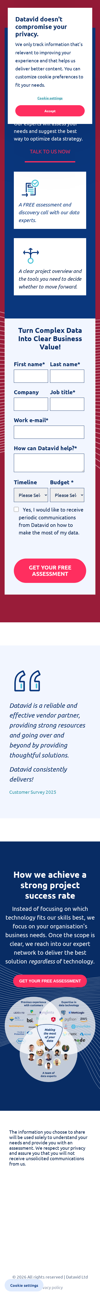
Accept (50, 111)
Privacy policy (50, 1287)
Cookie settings (50, 98)
